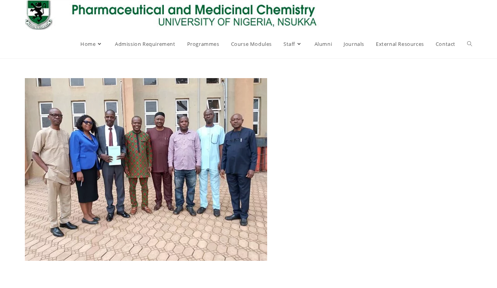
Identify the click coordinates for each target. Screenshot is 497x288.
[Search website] (469, 44)
